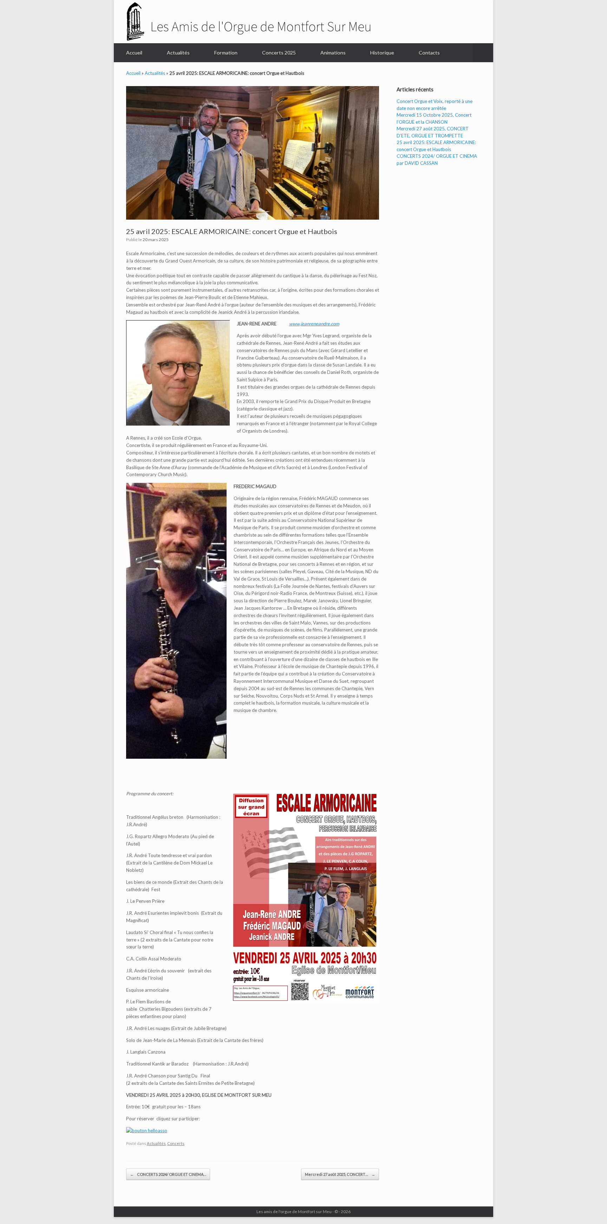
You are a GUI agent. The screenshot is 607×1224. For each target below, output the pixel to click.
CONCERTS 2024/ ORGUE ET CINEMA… (168, 1174)
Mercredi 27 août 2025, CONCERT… (340, 1174)
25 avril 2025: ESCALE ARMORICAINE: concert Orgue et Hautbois (231, 231)
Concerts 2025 (279, 53)
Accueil (134, 53)
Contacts (429, 53)
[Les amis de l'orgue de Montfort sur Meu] (248, 20)
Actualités (178, 53)
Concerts (175, 1143)
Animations (333, 53)
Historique (382, 53)
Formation (225, 53)
